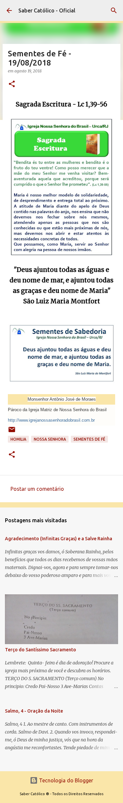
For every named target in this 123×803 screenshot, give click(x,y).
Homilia (18, 439)
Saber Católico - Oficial (46, 10)
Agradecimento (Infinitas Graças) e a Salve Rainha (58, 538)
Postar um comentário (37, 489)
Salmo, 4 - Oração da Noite (34, 711)
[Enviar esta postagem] (12, 432)
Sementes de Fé (89, 439)
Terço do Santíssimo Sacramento (40, 649)
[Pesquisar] (114, 10)
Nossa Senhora (50, 439)
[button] (12, 84)
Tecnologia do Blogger (65, 780)
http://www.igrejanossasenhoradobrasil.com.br (51, 420)
